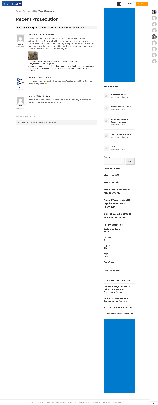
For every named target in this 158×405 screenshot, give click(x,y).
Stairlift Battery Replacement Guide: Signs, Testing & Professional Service (117, 289)
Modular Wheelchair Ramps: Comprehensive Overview (116, 299)
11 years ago (72, 27)
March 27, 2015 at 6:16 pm (40, 77)
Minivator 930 (111, 175)
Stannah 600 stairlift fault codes (119, 307)
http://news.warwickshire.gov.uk (41, 64)
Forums (26, 11)
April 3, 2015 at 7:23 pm (39, 96)
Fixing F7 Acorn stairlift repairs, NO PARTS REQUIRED (117, 203)
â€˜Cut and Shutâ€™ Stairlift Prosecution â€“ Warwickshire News (53, 62)
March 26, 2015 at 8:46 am (41, 34)
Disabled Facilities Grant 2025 (117, 280)
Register (142, 3)
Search (107, 157)
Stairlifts (34, 11)
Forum (18, 11)
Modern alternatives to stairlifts (118, 314)
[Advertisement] (119, 45)
